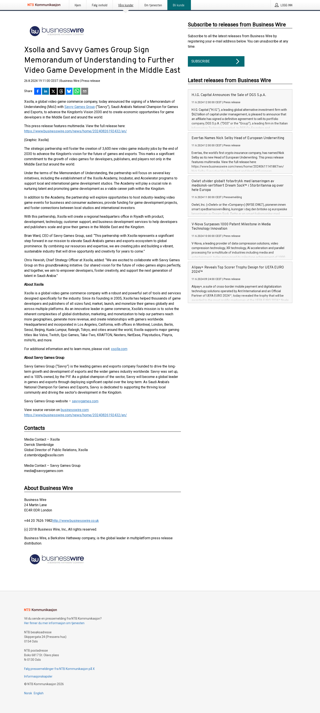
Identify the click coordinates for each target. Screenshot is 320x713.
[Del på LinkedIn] (45, 92)
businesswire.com (75, 410)
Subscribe (200, 61)
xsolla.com (119, 349)
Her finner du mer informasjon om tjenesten (54, 623)
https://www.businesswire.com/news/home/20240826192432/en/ (75, 131)
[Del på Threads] (61, 92)
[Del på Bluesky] (69, 92)
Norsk (28, 693)
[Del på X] (53, 92)
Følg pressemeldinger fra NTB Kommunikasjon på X (59, 669)
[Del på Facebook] (37, 92)
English (39, 693)
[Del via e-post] (84, 92)
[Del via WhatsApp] (76, 92)
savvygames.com (85, 401)
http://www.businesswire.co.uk (75, 521)
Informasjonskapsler (38, 676)
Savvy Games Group (79, 107)
